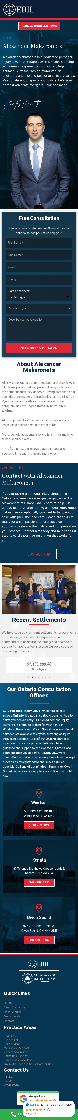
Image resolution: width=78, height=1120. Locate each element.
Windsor (9, 1077)
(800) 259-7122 (39, 882)
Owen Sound (11, 1084)
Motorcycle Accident (16, 1047)
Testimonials (12, 1016)
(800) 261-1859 (39, 940)
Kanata (8, 1081)
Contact (9, 1021)
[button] (28, 677)
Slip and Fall (11, 1039)
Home (8, 1003)
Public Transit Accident (18, 1060)
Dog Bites (10, 1035)
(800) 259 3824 (39, 825)
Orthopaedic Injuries (16, 1051)
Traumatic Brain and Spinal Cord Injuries (28, 1064)
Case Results (12, 1012)
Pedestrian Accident (16, 1055)
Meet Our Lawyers (16, 1007)
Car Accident (12, 1043)
